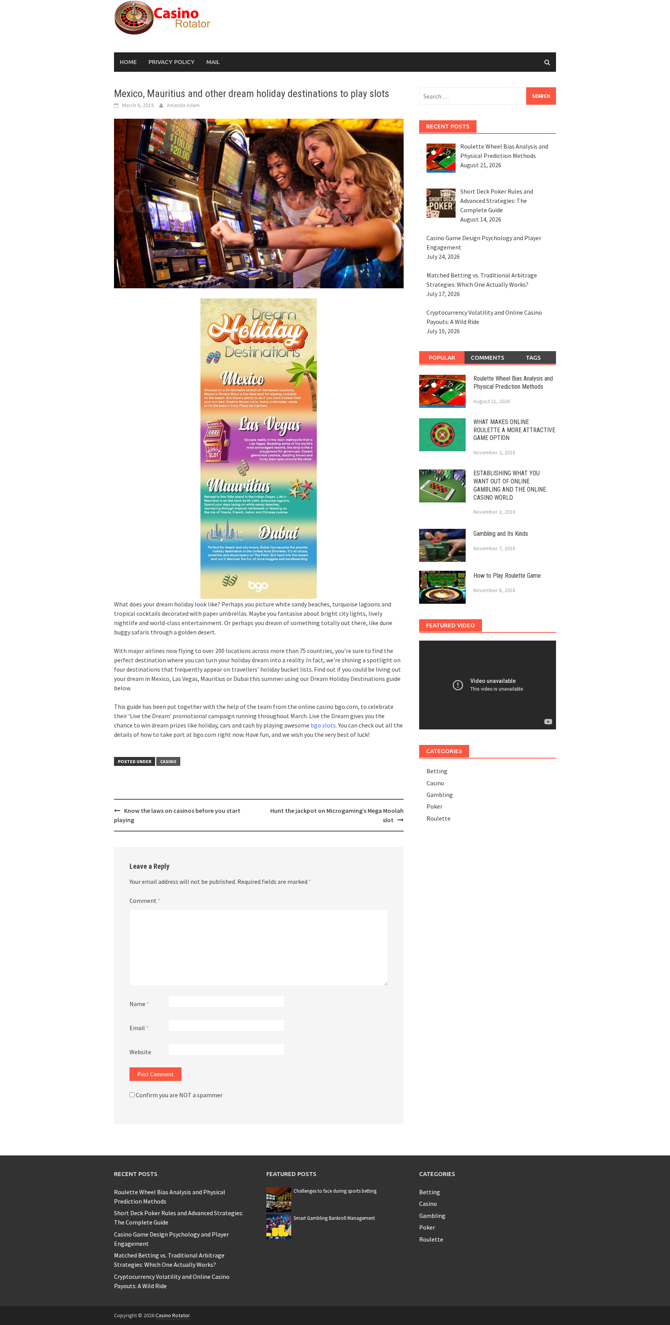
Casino (168, 761)
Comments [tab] (487, 357)
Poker (434, 806)
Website (140, 1052)
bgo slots (323, 725)
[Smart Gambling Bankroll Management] (278, 1226)
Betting (437, 771)
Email (139, 1028)
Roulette (439, 818)
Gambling (440, 794)
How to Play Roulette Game (507, 575)
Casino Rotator (172, 1315)
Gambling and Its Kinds (500, 533)
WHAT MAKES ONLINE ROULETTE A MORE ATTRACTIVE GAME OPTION (514, 430)
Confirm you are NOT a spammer (179, 1095)
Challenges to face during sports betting (335, 1191)
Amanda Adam (183, 105)
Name (139, 1004)
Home (128, 62)
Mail (213, 62)
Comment (145, 900)
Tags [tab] (533, 357)
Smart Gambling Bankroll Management (334, 1218)
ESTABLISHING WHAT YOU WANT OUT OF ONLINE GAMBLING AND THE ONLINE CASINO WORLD (509, 485)
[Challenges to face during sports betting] (278, 1199)
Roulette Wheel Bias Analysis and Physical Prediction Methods (513, 382)
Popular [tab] (442, 357)
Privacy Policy (172, 62)
